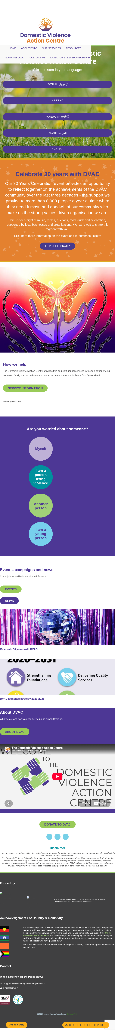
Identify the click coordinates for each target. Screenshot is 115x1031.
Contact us (37, 57)
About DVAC (29, 48)
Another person (41, 506)
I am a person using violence (41, 477)
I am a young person (41, 534)
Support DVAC (15, 57)
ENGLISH (57, 149)
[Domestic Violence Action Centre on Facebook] (49, 837)
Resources (73, 48)
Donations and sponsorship (70, 57)
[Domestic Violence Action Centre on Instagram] (57, 837)
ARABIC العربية (58, 133)
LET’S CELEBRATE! (57, 245)
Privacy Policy (72, 1014)
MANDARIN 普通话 (57, 116)
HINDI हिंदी (57, 100)
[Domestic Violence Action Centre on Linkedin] (66, 837)
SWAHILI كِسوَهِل (57, 84)
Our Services (51, 48)
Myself (40, 449)
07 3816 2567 (10, 988)
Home (12, 48)
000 (41, 977)
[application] (57, 776)
